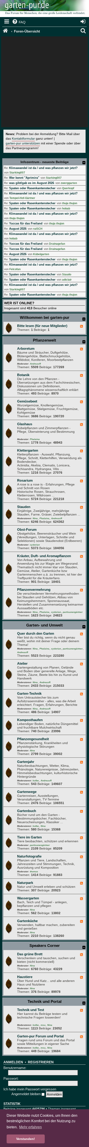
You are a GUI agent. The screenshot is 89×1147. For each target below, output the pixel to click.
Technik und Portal (45, 1001)
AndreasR (35, 363)
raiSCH (37, 228)
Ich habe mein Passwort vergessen (29, 1089)
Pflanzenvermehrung (33, 589)
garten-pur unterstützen (23, 143)
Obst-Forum (27, 529)
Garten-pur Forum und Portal (40, 1036)
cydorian (35, 544)
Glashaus (24, 424)
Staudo (66, 274)
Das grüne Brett (29, 954)
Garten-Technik (29, 693)
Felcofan (15, 269)
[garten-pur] (44, 9)
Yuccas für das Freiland (25, 223)
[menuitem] (19, 22)
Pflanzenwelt (44, 340)
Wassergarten (28, 898)
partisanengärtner (73, 612)
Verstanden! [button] (25, 1139)
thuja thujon (69, 203)
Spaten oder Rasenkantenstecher (32, 188)
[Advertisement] (44, 83)
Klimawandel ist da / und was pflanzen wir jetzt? (43, 168)
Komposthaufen (30, 720)
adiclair (67, 279)
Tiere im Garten (29, 837)
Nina (35, 518)
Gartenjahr (25, 762)
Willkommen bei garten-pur (44, 317)
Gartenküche (27, 921)
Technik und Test (30, 1010)
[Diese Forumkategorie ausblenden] (84, 319)
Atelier (22, 663)
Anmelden (13, 1062)
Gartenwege (27, 792)
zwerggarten (69, 183)
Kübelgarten (41, 254)
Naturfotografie (29, 856)
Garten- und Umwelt (44, 625)
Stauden (23, 507)
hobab (66, 208)
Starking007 (17, 172)
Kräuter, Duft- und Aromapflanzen (44, 556)
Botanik (23, 375)
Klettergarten (27, 450)
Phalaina (35, 439)
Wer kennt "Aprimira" (24, 177)
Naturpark (25, 883)
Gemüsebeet (27, 401)
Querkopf (68, 188)
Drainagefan (57, 243)
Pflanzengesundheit (33, 739)
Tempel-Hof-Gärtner (22, 198)
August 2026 (17, 228)
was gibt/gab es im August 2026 (31, 183)
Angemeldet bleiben (26, 1094)
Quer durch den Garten (35, 633)
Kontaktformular (23, 138)
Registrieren (41, 1062)
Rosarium (25, 480)
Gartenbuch (26, 811)
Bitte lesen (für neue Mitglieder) (42, 326)
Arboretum (25, 348)
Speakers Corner (44, 945)
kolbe (36, 780)
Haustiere (24, 977)
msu (43, 1025)
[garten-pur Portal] (5, 31)
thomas (34, 871)
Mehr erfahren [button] (30, 1127)
